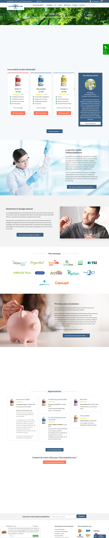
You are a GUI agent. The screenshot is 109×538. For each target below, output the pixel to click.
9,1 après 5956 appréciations (23, 1)
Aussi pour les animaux (105, 52)
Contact (35, 529)
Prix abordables (58, 535)
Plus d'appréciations (55, 449)
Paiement (35, 533)
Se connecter (95, 1)
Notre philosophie (59, 529)
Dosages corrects (59, 533)
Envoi (40, 1)
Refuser (11, 535)
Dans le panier (19, 113)
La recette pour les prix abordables (75, 335)
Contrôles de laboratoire (61, 531)
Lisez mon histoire (90, 123)
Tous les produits (38, 5)
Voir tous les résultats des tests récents (81, 187)
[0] (101, 1)
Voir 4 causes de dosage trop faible (29, 235)
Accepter (35, 536)
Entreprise (36, 531)
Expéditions (36, 535)
